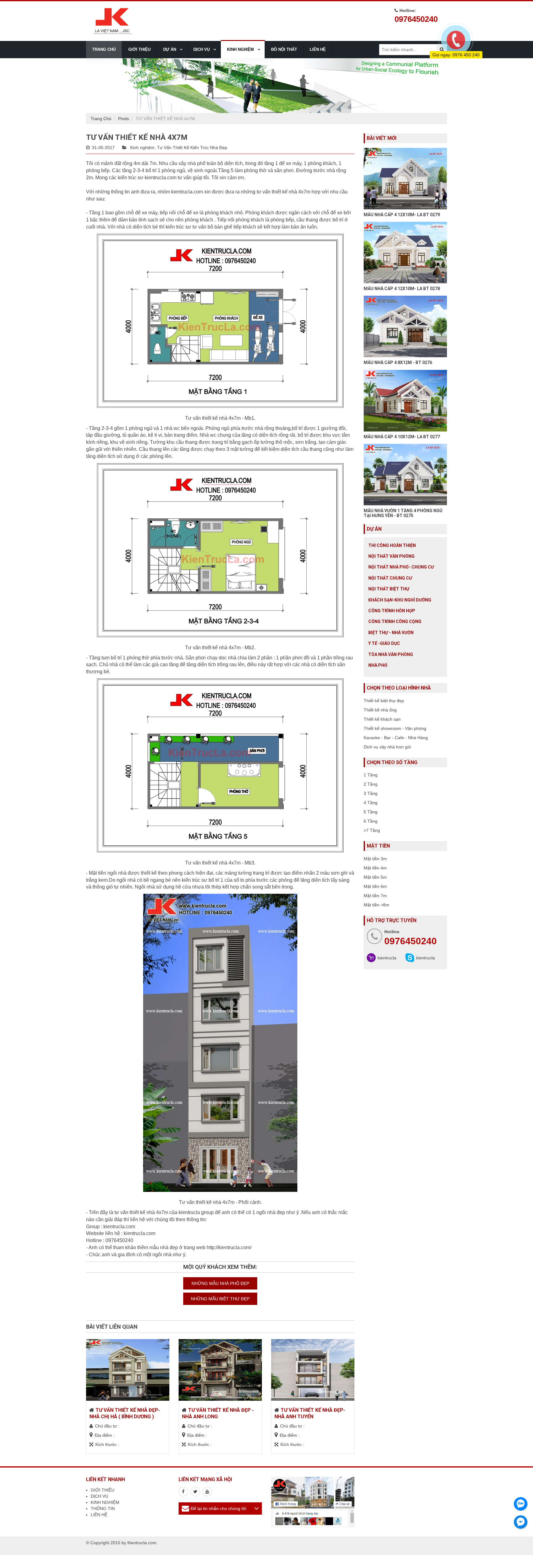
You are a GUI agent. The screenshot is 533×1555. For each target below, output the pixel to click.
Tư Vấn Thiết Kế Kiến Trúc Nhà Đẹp (192, 147)
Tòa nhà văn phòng (390, 654)
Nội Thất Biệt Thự (388, 588)
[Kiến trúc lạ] (183, 1491)
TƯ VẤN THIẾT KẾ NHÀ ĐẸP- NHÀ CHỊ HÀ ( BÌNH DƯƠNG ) (124, 1413)
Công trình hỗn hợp (391, 610)
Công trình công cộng (394, 621)
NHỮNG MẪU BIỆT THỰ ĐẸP (220, 1298)
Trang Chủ (101, 118)
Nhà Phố (377, 665)
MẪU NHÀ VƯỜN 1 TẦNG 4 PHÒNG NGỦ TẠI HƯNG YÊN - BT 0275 (403, 513)
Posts (123, 118)
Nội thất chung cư (390, 578)
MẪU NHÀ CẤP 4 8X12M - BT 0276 (398, 362)
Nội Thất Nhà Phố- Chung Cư (401, 567)
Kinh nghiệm (142, 147)
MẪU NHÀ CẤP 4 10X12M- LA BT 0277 (402, 436)
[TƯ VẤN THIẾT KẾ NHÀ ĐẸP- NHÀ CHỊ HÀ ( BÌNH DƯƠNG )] (127, 1370)
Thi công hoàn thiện (392, 545)
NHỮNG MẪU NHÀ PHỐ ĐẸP (220, 1283)
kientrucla (387, 957)
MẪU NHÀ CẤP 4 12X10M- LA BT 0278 (402, 288)
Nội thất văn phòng (391, 556)
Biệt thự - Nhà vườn (391, 632)
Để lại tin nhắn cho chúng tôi (218, 1508)
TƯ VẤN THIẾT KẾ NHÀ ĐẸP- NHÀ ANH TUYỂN (310, 1413)
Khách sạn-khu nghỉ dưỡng (399, 599)
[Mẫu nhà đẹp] (207, 1491)
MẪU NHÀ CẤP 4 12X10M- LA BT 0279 (402, 214)
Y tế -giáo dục (384, 643)
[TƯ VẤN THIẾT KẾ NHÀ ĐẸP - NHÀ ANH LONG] (220, 1370)
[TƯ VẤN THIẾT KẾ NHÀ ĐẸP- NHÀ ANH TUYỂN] (312, 1370)
